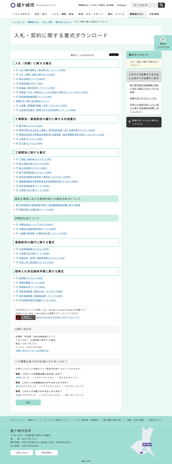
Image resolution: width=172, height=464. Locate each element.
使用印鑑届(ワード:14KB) (32, 282)
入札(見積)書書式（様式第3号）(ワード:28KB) (42, 70)
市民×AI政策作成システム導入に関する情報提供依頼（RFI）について (144, 108)
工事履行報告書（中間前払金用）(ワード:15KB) (43, 233)
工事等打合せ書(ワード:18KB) (34, 190)
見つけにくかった (75, 394)
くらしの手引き (21, 13)
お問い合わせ (22, 452)
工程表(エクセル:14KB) (31, 138)
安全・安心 (41, 13)
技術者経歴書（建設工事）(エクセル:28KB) (41, 291)
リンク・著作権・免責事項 (85, 420)
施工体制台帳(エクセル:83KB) (34, 163)
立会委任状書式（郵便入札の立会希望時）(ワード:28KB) (47, 109)
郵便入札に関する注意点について (32, 100)
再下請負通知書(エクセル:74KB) (35, 172)
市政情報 (154, 13)
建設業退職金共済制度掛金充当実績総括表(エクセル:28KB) (48, 181)
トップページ (19, 22)
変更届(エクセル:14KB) (31, 278)
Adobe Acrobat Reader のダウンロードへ (57, 317)
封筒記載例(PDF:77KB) (31, 83)
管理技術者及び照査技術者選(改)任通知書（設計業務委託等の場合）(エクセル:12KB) (62, 134)
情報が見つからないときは (143, 98)
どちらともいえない (44, 377)
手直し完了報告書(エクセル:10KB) (36, 262)
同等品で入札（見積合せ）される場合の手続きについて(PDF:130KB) (54, 92)
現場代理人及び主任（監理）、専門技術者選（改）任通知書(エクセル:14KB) (57, 130)
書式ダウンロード (63, 22)
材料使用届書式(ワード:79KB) (34, 185)
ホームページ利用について (55, 420)
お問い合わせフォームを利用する (32, 350)
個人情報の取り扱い (112, 420)
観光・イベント (116, 13)
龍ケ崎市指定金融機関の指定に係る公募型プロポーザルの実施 (144, 88)
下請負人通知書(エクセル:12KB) (35, 159)
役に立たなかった (68, 377)
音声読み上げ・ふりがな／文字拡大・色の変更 (95, 5)
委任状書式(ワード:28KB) (32, 78)
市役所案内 (46, 452)
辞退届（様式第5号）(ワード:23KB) (37, 87)
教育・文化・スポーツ (91, 13)
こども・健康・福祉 (63, 13)
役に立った (24, 377)
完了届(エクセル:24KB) (31, 143)
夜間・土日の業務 (135, 420)
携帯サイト (33, 420)
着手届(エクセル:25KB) (31, 125)
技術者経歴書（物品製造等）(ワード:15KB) (41, 295)
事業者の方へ (137, 13)
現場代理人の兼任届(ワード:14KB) (36, 209)
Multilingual (121, 5)
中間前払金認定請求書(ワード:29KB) (37, 228)
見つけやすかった (27, 394)
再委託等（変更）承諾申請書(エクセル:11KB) (42, 257)
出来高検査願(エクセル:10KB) (34, 248)
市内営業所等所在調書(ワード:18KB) (37, 300)
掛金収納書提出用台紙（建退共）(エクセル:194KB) (45, 176)
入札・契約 (48, 22)
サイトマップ (16, 420)
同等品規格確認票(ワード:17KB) (35, 96)
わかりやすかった (27, 386)
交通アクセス (155, 420)
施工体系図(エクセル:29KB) (33, 167)
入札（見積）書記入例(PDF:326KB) (37, 74)
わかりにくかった (75, 386)
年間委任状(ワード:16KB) (32, 286)
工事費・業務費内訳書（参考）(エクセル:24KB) (43, 105)
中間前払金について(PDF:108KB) (36, 224)
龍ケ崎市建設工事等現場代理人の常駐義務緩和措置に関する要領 (48, 205)
